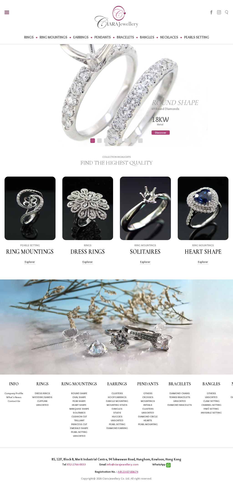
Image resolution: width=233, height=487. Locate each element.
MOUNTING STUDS (117, 404)
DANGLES (117, 408)
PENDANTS (102, 37)
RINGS (29, 37)
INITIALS (147, 404)
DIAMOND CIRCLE (148, 416)
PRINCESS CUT (79, 424)
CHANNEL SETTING (211, 404)
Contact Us (14, 401)
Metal (161, 124)
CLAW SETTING (211, 401)
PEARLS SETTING (196, 37)
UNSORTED (42, 404)
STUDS (117, 412)
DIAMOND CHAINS (180, 393)
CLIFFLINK (42, 401)
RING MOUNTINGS (53, 37)
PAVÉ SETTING (211, 408)
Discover (160, 132)
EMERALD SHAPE (79, 428)
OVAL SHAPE (79, 397)
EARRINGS (81, 37)
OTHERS (147, 393)
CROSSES (147, 397)
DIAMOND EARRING (117, 428)
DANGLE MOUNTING (117, 401)
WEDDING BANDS (42, 397)
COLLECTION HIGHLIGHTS (116, 156)
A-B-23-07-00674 (128, 471)
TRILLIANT (79, 420)
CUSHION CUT (79, 416)
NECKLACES (169, 37)
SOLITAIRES (79, 412)
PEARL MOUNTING (148, 424)
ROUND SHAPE (79, 393)
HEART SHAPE (79, 404)
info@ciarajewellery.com (123, 464)
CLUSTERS (117, 393)
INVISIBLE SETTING (211, 412)
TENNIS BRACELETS (179, 397)
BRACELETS (125, 37)
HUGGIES (117, 416)
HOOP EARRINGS (117, 397)
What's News (13, 397)
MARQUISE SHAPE (79, 408)
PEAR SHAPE (79, 401)
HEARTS (148, 420)
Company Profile (14, 393)
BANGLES (147, 37)
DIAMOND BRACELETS (179, 404)
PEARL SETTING (79, 432)
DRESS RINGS (42, 393)
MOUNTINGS (148, 401)
